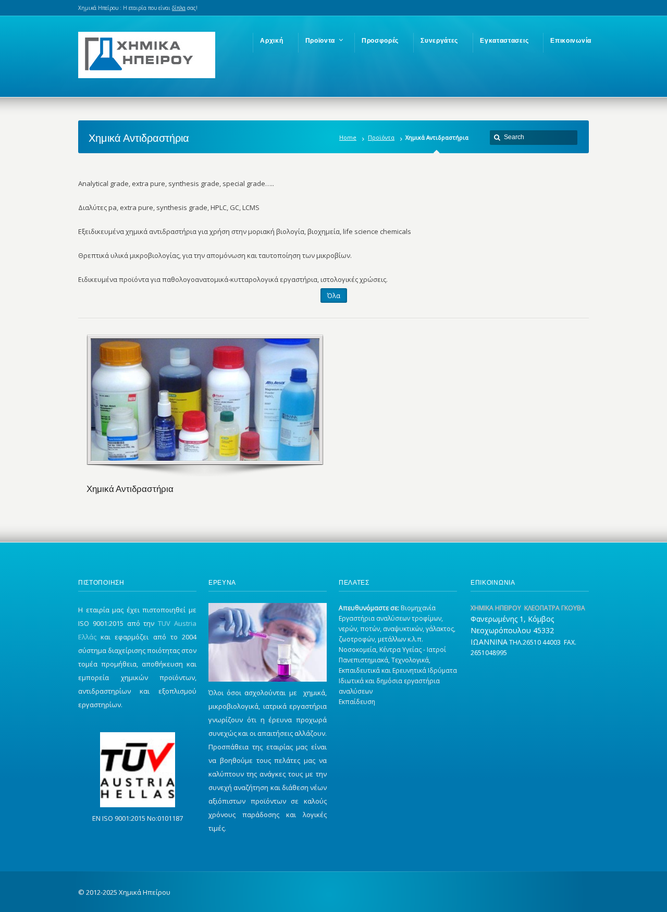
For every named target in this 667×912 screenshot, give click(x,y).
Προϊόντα (381, 137)
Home (347, 137)
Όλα (333, 295)
